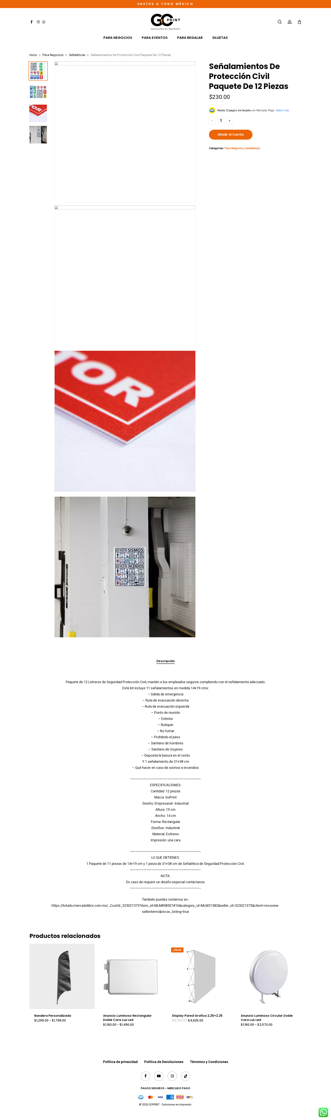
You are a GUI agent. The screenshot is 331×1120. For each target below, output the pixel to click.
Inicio (33, 55)
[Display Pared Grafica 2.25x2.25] (200, 976)
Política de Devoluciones (163, 1062)
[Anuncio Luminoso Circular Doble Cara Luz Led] (268, 976)
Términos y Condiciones (209, 1062)
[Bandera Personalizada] (62, 976)
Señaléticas (77, 55)
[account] (289, 22)
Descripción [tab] (165, 661)
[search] (279, 22)
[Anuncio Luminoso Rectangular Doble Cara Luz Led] (131, 976)
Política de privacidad (120, 1062)
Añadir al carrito (231, 134)
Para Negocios (53, 55)
